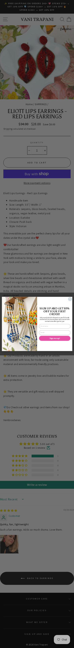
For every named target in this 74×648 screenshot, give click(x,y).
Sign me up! (54, 338)
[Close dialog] (69, 299)
